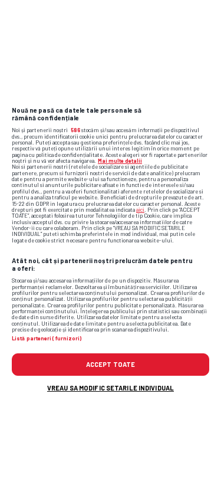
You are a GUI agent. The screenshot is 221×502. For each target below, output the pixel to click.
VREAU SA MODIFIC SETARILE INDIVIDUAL (110, 388)
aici (140, 209)
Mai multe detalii (120, 161)
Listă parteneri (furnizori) (46, 339)
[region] (110, 251)
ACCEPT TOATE (110, 364)
